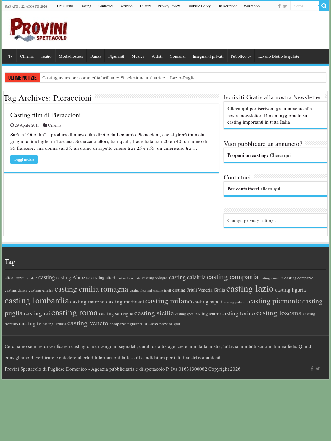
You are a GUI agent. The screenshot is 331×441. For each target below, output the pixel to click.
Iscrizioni (126, 5)
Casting (85, 5)
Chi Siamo (65, 5)
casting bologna (155, 278)
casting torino (237, 313)
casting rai (37, 313)
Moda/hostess (71, 56)
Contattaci (105, 5)
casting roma (74, 312)
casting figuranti (141, 290)
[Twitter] (285, 6)
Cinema (27, 56)
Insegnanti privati (208, 56)
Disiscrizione (227, 5)
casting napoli (208, 301)
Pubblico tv (241, 56)
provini (165, 324)
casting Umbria (54, 324)
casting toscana (279, 312)
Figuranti (116, 56)
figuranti (134, 324)
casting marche (87, 301)
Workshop (252, 5)
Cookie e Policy (199, 5)
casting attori (103, 277)
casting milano (168, 300)
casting (46, 277)
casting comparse (298, 278)
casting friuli (162, 290)
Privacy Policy (169, 5)
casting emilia (41, 290)
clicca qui (270, 188)
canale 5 (31, 278)
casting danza (16, 290)
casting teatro (207, 314)
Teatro (46, 56)
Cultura (145, 5)
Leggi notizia (24, 159)
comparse (118, 324)
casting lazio (250, 288)
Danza (95, 56)
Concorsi (178, 56)
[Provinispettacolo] (37, 27)
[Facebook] (279, 6)
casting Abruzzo (73, 277)
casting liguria (290, 289)
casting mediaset (125, 301)
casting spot (184, 314)
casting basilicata (129, 278)
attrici (20, 277)
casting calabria (187, 277)
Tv (10, 56)
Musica (138, 56)
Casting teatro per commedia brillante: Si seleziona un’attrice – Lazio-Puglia (119, 77)
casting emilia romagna (91, 288)
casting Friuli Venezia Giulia (198, 290)
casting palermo (236, 302)
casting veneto (87, 322)
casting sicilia (154, 312)
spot (177, 323)
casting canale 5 (271, 277)
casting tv (30, 323)
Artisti (157, 56)
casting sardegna (116, 313)
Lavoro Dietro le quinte (278, 56)
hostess (151, 323)
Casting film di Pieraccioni (45, 114)
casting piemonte (275, 300)
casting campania (232, 277)
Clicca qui (237, 108)
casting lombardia (37, 300)
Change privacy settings (251, 220)
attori (10, 277)
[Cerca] (324, 6)
